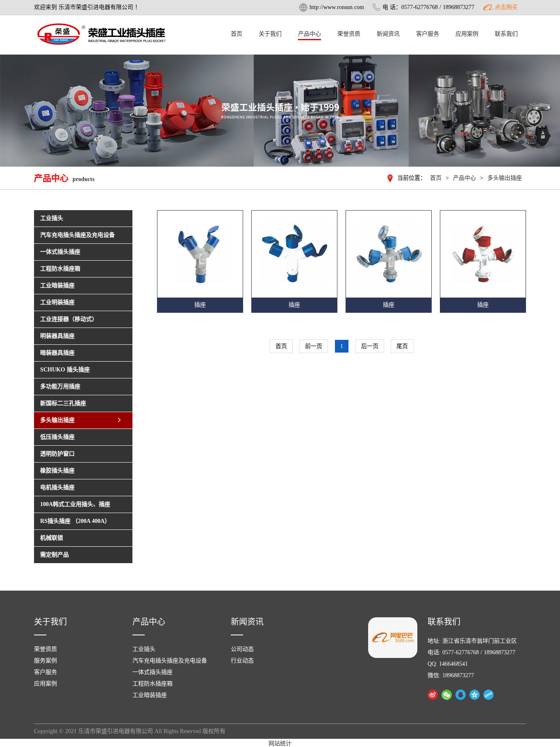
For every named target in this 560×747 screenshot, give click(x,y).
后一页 (369, 346)
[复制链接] (488, 695)
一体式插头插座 (152, 672)
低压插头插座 (57, 437)
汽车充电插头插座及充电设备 (169, 661)
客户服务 (427, 34)
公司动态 (242, 649)
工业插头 (143, 649)
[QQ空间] (474, 695)
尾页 (402, 346)
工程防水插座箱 (152, 684)
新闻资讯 (388, 34)
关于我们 (270, 34)
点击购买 (506, 7)
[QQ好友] (460, 695)
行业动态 (242, 661)
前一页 (313, 346)
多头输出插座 (504, 178)
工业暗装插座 (149, 695)
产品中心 (309, 34)
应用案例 (466, 34)
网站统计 (280, 743)
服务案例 (45, 661)
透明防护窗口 (57, 454)
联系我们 (506, 34)
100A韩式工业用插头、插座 (75, 504)
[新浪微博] (433, 695)
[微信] (447, 695)
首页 (236, 34)
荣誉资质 (348, 34)
